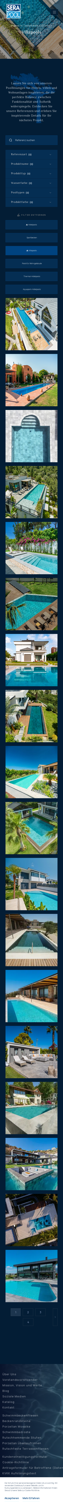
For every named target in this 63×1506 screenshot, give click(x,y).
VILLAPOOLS (46, 26)
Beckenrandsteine (16, 1420)
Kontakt (8, 1407)
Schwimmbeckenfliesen (20, 1415)
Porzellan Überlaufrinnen (21, 1443)
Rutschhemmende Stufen (21, 1437)
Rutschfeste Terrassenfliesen (25, 1448)
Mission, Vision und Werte (22, 1385)
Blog (5, 1390)
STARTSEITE (17, 26)
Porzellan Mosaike (16, 1426)
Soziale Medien (14, 1396)
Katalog (8, 1401)
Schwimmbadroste (16, 1432)
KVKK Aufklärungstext (19, 1473)
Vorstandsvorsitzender (20, 1379)
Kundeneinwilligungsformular (25, 1456)
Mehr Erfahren (31, 1498)
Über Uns (9, 1374)
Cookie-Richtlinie (15, 1462)
